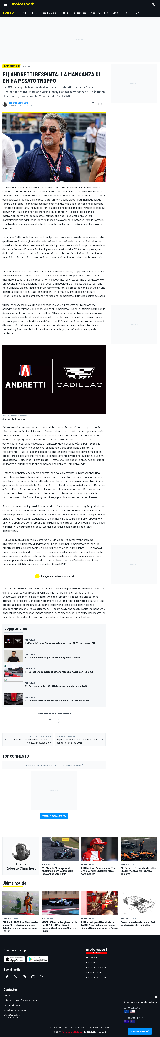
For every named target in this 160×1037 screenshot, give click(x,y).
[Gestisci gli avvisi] (58, 721)
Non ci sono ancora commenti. (54, 764)
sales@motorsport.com (15, 1010)
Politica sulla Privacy (99, 1027)
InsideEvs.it (91, 957)
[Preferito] (93, 104)
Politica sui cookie (78, 1027)
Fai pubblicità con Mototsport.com (20, 1000)
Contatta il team (12, 1005)
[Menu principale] (5, 4)
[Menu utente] (154, 4)
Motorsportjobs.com (96, 967)
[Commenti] (101, 104)
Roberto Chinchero (18, 103)
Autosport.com (93, 972)
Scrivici (7, 995)
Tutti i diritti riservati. (95, 1032)
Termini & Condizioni (57, 1027)
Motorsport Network (72, 1032)
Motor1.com (91, 962)
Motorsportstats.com (96, 977)
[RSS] (42, 977)
